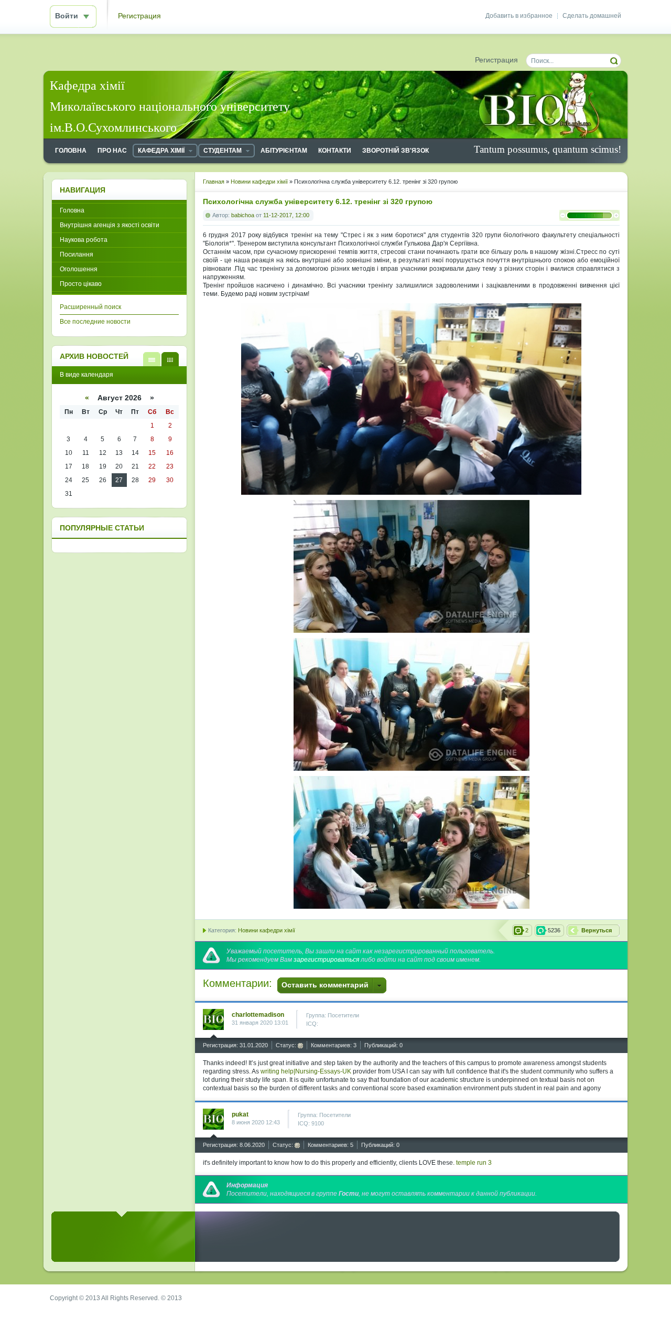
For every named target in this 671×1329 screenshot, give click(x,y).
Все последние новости (95, 321)
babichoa (242, 215)
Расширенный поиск (90, 307)
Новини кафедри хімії (266, 930)
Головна (72, 210)
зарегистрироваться (326, 959)
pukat (240, 1114)
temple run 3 (474, 1162)
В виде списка (151, 359)
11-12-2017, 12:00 (286, 215)
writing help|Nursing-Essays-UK (306, 1071)
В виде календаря (170, 359)
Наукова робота (83, 239)
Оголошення (79, 269)
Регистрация (139, 16)
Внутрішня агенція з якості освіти (109, 225)
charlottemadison (258, 1014)
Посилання (76, 254)
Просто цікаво (81, 284)
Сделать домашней (591, 15)
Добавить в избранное (519, 15)
